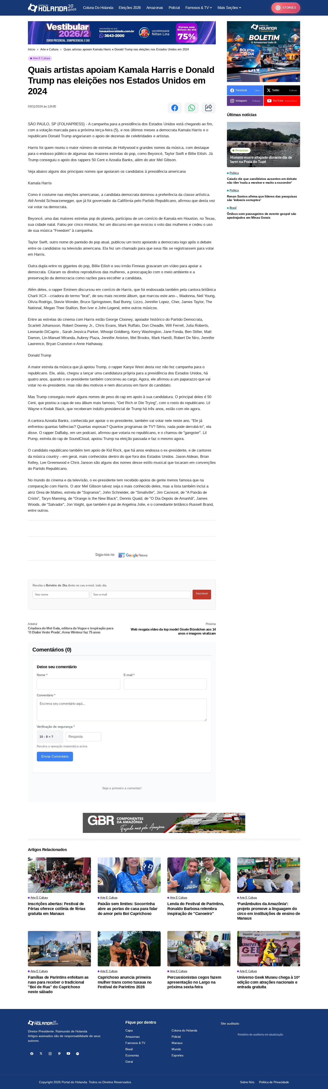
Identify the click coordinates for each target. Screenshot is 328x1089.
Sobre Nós (247, 1082)
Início (31, 49)
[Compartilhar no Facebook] (175, 108)
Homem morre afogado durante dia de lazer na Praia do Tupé (261, 160)
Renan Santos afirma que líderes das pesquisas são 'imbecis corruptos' (262, 198)
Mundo (176, 1049)
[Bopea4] (52, 7)
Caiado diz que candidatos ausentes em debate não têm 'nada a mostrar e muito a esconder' (262, 181)
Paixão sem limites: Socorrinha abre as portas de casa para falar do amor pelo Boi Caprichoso (128, 909)
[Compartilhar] (208, 108)
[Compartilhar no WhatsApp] (192, 108)
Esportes (177, 1055)
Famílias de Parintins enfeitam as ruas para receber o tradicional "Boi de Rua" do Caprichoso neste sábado (58, 984)
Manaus (177, 1043)
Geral (129, 1061)
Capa (129, 1030)
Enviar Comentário (55, 756)
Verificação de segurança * (56, 726)
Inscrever (202, 593)
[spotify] (77, 1054)
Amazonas (132, 1036)
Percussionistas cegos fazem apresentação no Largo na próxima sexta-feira (194, 982)
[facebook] (32, 1054)
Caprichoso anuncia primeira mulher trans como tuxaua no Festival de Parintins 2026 (125, 982)
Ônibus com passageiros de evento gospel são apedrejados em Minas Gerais (261, 215)
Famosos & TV (135, 1043)
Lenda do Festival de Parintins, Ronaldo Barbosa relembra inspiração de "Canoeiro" (195, 909)
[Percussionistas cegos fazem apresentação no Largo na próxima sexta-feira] (198, 948)
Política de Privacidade (274, 1082)
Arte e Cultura (49, 49)
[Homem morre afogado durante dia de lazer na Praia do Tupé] (263, 144)
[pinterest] (59, 1054)
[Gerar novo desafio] (57, 737)
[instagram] (50, 1054)
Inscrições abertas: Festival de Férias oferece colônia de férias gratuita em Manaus (56, 909)
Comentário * (46, 695)
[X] (41, 1054)
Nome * (42, 675)
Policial (176, 1036)
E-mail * (129, 675)
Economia (132, 1055)
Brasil (129, 1049)
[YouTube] (68, 1054)
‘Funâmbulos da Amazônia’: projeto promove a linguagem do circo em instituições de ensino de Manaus (268, 911)
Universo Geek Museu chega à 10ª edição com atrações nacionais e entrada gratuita (268, 982)
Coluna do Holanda (184, 1030)
